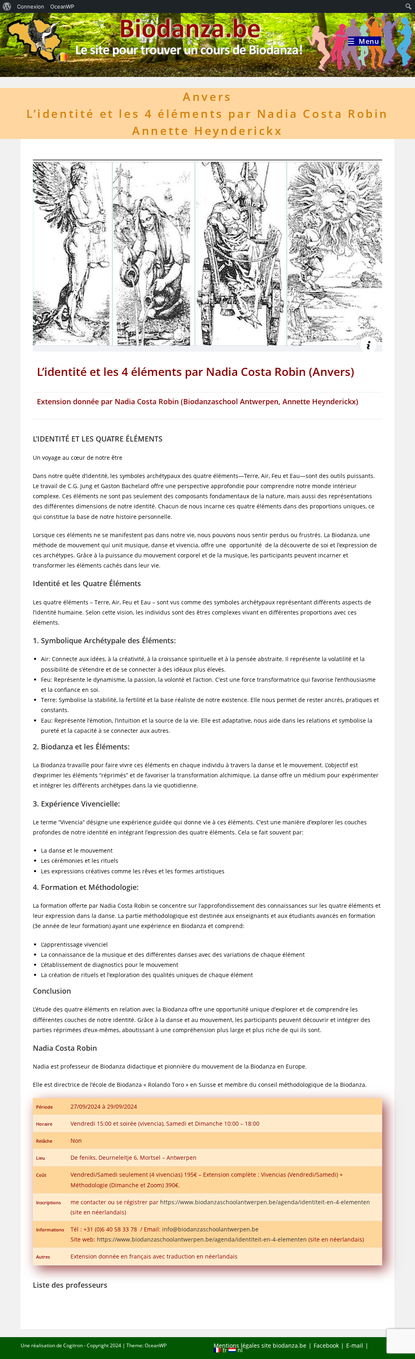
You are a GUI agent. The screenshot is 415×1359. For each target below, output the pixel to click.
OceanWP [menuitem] (62, 6)
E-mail (354, 1345)
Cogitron (73, 1345)
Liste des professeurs (70, 1285)
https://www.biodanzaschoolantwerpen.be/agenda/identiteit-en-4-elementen (265, 1202)
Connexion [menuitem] (30, 6)
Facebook (326, 1345)
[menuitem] (7, 6)
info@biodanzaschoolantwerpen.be (210, 1229)
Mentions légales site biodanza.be (260, 1345)
